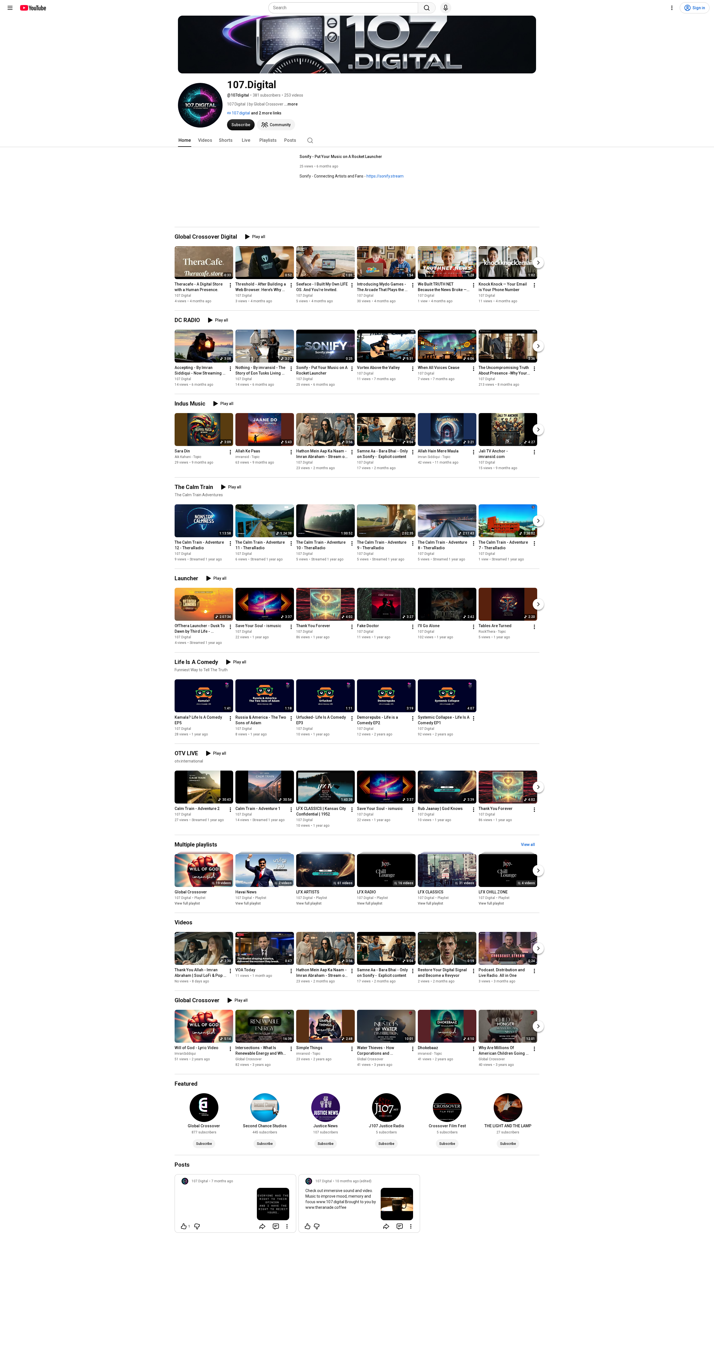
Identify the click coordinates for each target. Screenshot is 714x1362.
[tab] (184, 140)
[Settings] (672, 7)
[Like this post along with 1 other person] (183, 1226)
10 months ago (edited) (353, 1181)
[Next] (538, 262)
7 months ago (222, 1181)
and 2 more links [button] (266, 113)
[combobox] (345, 7)
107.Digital (183, 296)
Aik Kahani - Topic (188, 457)
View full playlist (187, 903)
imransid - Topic (247, 457)
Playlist (200, 898)
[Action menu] (287, 1226)
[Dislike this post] (196, 1226)
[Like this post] (307, 1226)
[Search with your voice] (445, 7)
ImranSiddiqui (185, 1054)
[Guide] (10, 7)
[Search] (427, 7)
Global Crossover (248, 1059)
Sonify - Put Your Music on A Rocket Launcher (341, 156)
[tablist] (357, 140)
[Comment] (275, 1226)
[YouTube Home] (33, 8)
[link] (235, 1205)
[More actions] (230, 285)
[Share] (262, 1226)
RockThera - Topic (492, 632)
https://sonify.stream (385, 176)
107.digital (240, 113)
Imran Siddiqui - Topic (434, 457)
